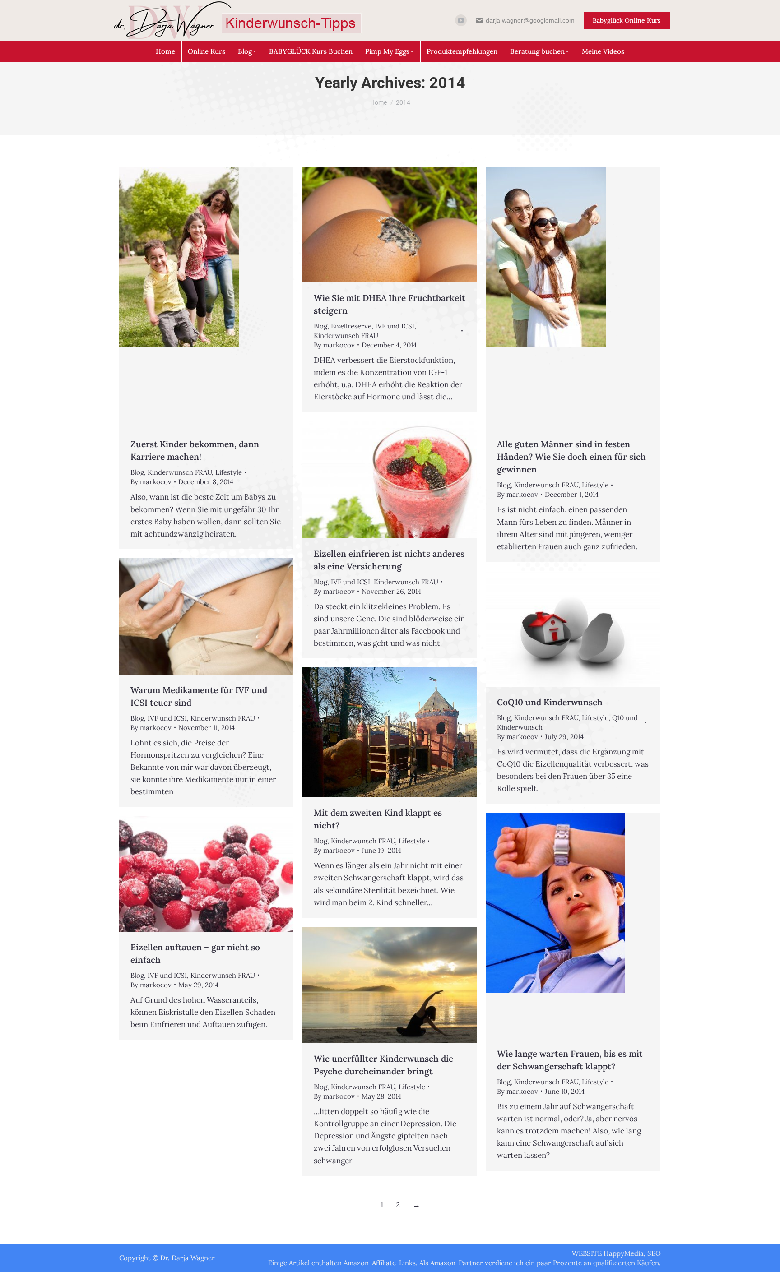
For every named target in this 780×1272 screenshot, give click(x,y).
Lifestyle (228, 472)
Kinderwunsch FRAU (180, 472)
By (151, 481)
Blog (137, 472)
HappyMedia (624, 1253)
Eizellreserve (351, 326)
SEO (654, 1253)
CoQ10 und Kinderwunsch (550, 702)
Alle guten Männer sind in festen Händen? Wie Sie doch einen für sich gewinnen (571, 457)
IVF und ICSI (394, 326)
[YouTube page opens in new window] (461, 20)
